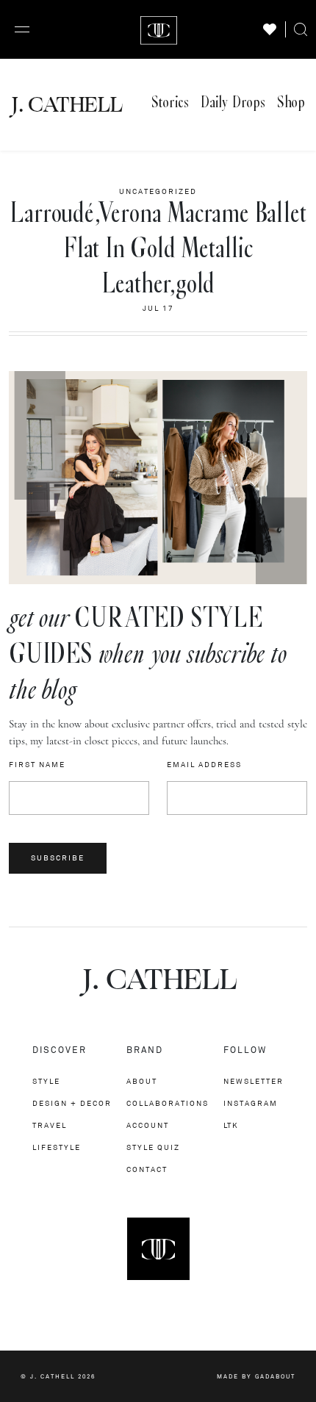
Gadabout (275, 1376)
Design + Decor (72, 1103)
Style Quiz (153, 1147)
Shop (291, 102)
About (141, 1081)
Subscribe (58, 858)
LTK (231, 1125)
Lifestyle (56, 1147)
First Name (37, 765)
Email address (204, 765)
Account (147, 1125)
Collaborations (167, 1103)
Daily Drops (233, 102)
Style (46, 1081)
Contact (147, 1169)
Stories (170, 102)
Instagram (250, 1103)
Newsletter (253, 1081)
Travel (49, 1125)
